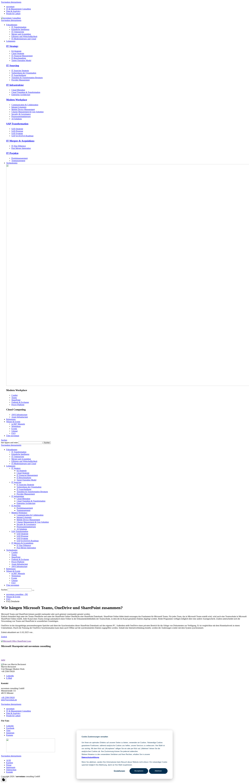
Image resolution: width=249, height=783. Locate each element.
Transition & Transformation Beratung (27, 77)
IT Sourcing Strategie (20, 70)
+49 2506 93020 (8, 697)
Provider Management (20, 80)
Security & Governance (21, 114)
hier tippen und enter (9, 442)
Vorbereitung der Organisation (23, 73)
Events (14, 578)
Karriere (9, 763)
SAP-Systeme (17, 133)
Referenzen (11, 569)
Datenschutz (11, 770)
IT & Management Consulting (18, 9)
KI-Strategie (16, 51)
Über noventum (12, 585)
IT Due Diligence (18, 146)
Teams (14, 398)
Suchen (4, 440)
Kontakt (9, 772)
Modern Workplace (16, 99)
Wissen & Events (13, 571)
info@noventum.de (9, 700)
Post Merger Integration (21, 148)
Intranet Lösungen (18, 107)
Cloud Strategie (17, 53)
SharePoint (15, 400)
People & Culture (13, 13)
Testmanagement (18, 160)
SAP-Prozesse (17, 131)
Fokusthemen (11, 449)
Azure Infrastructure (19, 417)
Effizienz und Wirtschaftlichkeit (24, 461)
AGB (8, 760)
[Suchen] (33, 590)
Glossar (14, 580)
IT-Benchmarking (18, 58)
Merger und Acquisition (21, 459)
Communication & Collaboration (24, 105)
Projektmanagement (19, 158)
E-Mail (9, 678)
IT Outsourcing (17, 456)
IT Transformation (18, 452)
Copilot (14, 395)
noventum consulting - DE (17, 594)
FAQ (13, 583)
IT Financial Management (22, 56)
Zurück (4, 637)
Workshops (16, 576)
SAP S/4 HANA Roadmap (22, 136)
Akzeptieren (138, 771)
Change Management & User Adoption (27, 112)
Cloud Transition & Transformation (25, 92)
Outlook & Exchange (20, 402)
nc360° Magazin (18, 573)
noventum (10, 6)
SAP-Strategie (17, 129)
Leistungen (10, 466)
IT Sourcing (12, 65)
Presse (8, 765)
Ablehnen (158, 771)
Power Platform (17, 405)
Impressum (10, 767)
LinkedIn (10, 676)
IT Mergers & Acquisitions (20, 140)
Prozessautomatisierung (21, 116)
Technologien (11, 550)
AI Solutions (16, 119)
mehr (3, 660)
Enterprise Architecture (20, 95)
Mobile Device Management (23, 109)
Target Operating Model (21, 60)
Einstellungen (119, 771)
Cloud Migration (18, 90)
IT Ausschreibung (18, 75)
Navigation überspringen (11, 2)
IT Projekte (12, 153)
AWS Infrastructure (19, 415)
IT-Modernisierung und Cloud (23, 463)
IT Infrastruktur (15, 85)
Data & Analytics (13, 11)
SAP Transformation (17, 123)
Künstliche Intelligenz (20, 454)
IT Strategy (12, 46)
